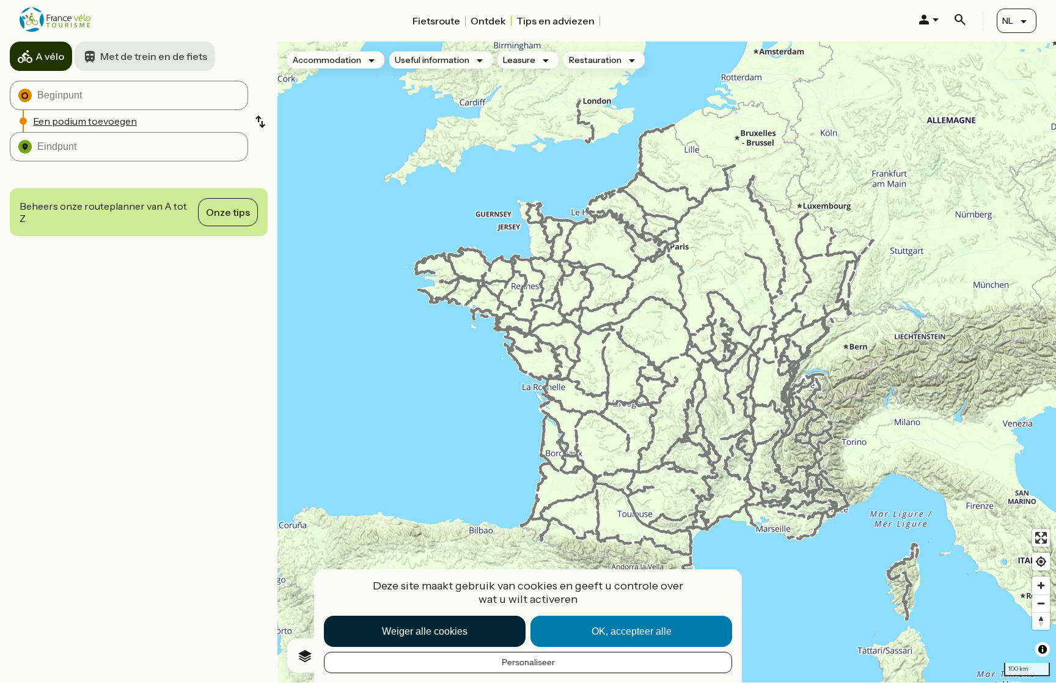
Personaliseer (528, 662)
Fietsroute (436, 21)
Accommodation (327, 59)
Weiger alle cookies (425, 631)
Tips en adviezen (555, 21)
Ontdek (488, 21)
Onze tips (228, 212)
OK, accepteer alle (632, 631)
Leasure (519, 59)
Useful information (432, 59)
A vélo (49, 56)
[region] (666, 362)
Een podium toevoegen (85, 121)
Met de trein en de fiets (153, 56)
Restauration (595, 59)
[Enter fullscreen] (1041, 538)
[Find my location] (1041, 561)
